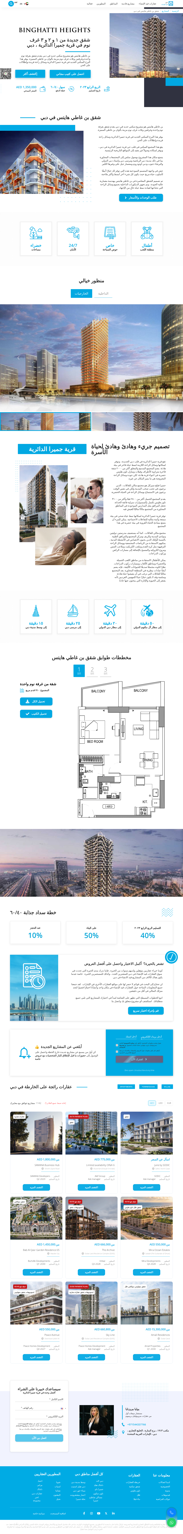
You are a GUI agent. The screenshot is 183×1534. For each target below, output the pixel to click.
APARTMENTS (126, 1087)
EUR (169, 1103)
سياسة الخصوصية (129, 1043)
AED (152, 1103)
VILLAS (167, 1087)
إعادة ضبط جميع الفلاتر (56, 1103)
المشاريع (165, 11)
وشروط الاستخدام (122, 1046)
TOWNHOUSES (148, 1087)
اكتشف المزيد (36, 1187)
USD (161, 1103)
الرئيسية (175, 11)
